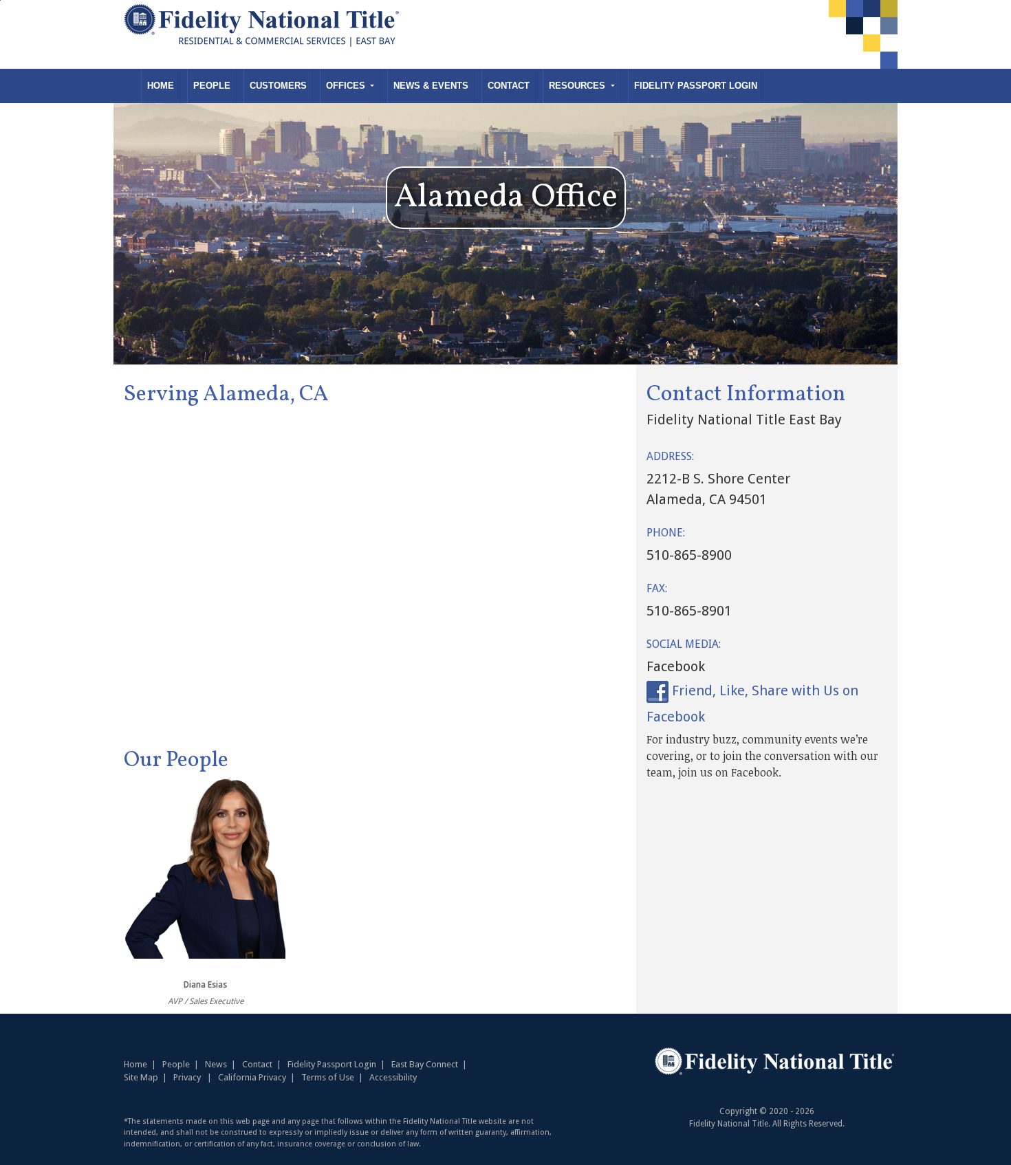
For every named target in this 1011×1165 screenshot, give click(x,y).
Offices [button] (347, 85)
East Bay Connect (424, 1064)
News (216, 1064)
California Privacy (252, 1077)
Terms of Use (327, 1077)
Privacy (187, 1077)
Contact (509, 85)
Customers (278, 85)
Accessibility (393, 1077)
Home (160, 85)
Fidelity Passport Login (695, 85)
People (211, 85)
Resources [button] (578, 85)
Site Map (141, 1077)
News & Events (430, 85)
